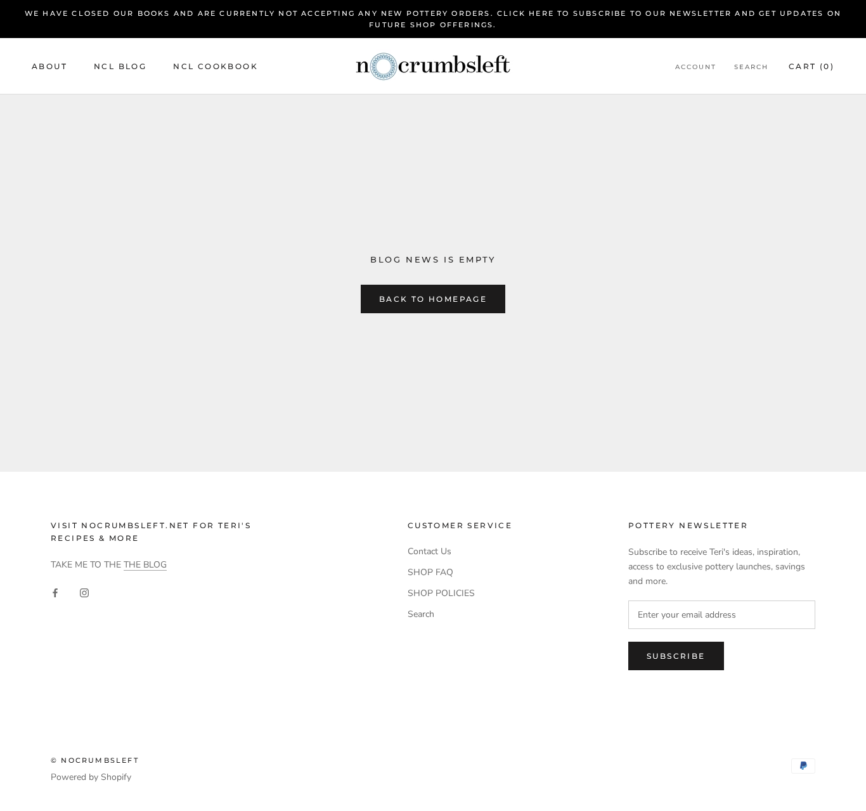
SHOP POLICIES (441, 593)
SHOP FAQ (430, 572)
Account (695, 67)
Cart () (811, 66)
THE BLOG (145, 565)
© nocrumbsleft (95, 760)
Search (751, 67)
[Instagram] (84, 592)
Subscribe (676, 656)
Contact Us (429, 551)
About (49, 66)
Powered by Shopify (91, 777)
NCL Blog (120, 66)
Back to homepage (433, 299)
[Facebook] (55, 592)
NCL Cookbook (215, 66)
